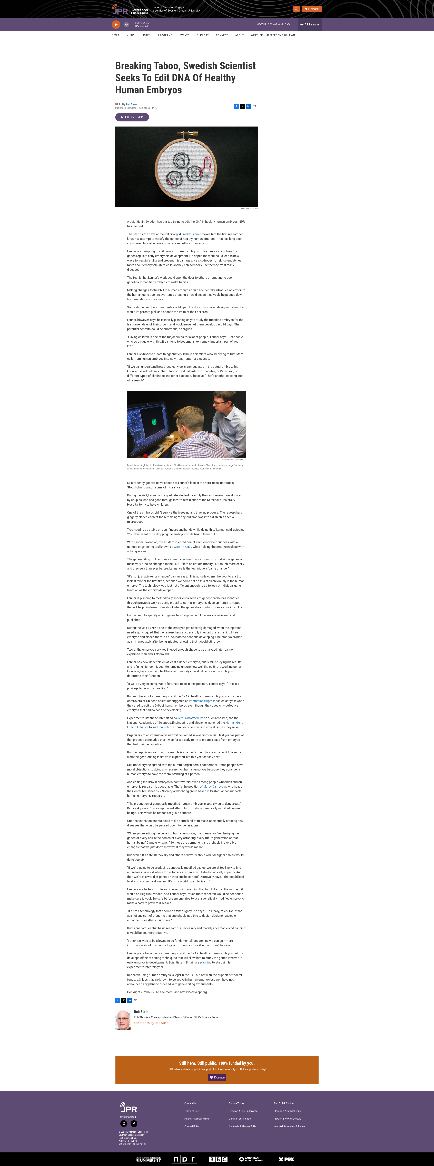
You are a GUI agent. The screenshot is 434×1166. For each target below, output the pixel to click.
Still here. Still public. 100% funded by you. (217, 1063)
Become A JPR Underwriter (243, 1111)
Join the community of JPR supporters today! (239, 1069)
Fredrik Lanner (191, 234)
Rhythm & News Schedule (287, 1118)
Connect (222, 35)
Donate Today (236, 1103)
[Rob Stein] (123, 1020)
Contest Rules (191, 1126)
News (115, 35)
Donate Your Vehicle (240, 1118)
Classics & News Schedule (287, 1111)
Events (185, 35)
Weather (257, 35)
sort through (160, 727)
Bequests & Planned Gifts (242, 1126)
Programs (165, 35)
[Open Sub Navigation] (121, 35)
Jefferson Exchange (281, 35)
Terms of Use (191, 1111)
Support (203, 35)
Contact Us (190, 1103)
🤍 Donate (217, 1077)
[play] (116, 25)
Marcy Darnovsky (214, 786)
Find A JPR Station (284, 1103)
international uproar (202, 701)
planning (205, 962)
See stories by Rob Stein (151, 1023)
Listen (146, 35)
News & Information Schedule (289, 1126)
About (239, 35)
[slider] (131, 24)
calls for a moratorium (188, 718)
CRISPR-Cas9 (183, 546)
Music (130, 35)
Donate (313, 9)
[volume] (126, 24)
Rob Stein (131, 104)
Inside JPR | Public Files (196, 1118)
